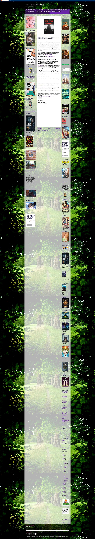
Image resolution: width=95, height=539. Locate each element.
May (64, 471)
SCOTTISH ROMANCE (30, 12)
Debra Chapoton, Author (34, 5)
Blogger (67, 536)
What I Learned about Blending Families (65, 421)
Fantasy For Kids (39, 11)
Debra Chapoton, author (30, 77)
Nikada (61, 536)
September (65, 466)
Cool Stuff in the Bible (65, 183)
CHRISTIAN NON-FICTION (62, 9)
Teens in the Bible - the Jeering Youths (65, 413)
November (65, 463)
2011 (64, 494)
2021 (64, 459)
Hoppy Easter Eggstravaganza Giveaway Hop (64, 401)
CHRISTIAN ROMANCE (41, 9)
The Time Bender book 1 (66, 474)
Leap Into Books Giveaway (64, 408)
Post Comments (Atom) (45, 130)
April (65, 472)
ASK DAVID (64, 449)
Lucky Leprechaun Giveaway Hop (65, 410)
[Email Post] (53, 96)
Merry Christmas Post (65, 398)
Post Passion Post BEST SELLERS (64, 397)
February (65, 480)
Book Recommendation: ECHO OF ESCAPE (66, 477)
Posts (64, 68)
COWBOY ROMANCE (39, 12)
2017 (64, 485)
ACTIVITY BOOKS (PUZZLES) (51, 9)
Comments (65, 70)
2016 (64, 487)
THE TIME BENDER (48, 54)
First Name (64, 152)
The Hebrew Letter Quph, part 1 (65, 418)
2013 (64, 491)
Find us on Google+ (29, 526)
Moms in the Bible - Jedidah (65, 416)
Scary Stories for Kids (47, 11)
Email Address (29, 221)
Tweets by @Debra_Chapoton (30, 111)
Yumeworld (64, 444)
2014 (64, 489)
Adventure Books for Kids (30, 11)
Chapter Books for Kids (56, 11)
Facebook (63, 440)
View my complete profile (30, 78)
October (65, 464)
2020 (64, 461)
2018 (64, 484)
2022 (64, 458)
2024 (64, 455)
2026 (64, 452)
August (65, 467)
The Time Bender (40, 65)
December (65, 462)
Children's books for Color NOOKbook (65, 392)
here (50, 90)
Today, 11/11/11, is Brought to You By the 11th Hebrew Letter (65, 405)
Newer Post (40, 128)
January (65, 481)
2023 (64, 456)
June (65, 470)
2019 (64, 483)
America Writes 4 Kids (65, 425)
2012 (64, 492)
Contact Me (47, 12)
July (64, 468)
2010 (64, 495)
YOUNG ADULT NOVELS (30, 9)
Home (49, 128)
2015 (64, 488)
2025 (64, 454)
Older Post (58, 128)
